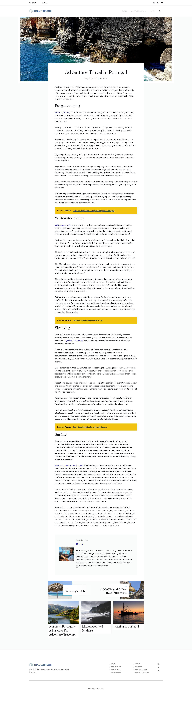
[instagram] (153, 2)
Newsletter (116, 673)
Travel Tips (116, 670)
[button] (160, 11)
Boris (105, 78)
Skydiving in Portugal (73, 340)
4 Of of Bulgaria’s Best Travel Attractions (114, 591)
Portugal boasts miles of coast (69, 465)
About (45, 3)
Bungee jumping (62, 112)
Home (124, 11)
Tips (153, 11)
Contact (33, 3)
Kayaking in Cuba (75, 591)
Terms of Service (142, 673)
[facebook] (162, 2)
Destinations (137, 11)
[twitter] (158, 2)
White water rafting (64, 225)
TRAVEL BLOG (116, 667)
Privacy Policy (141, 670)
